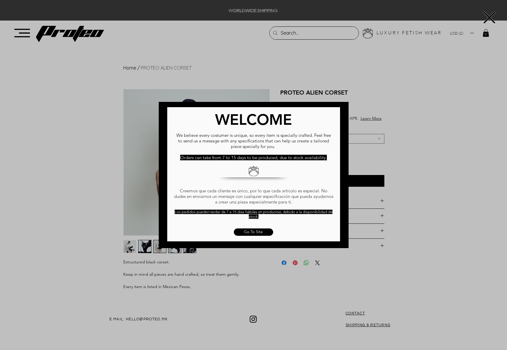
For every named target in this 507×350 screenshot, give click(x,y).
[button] (489, 17)
